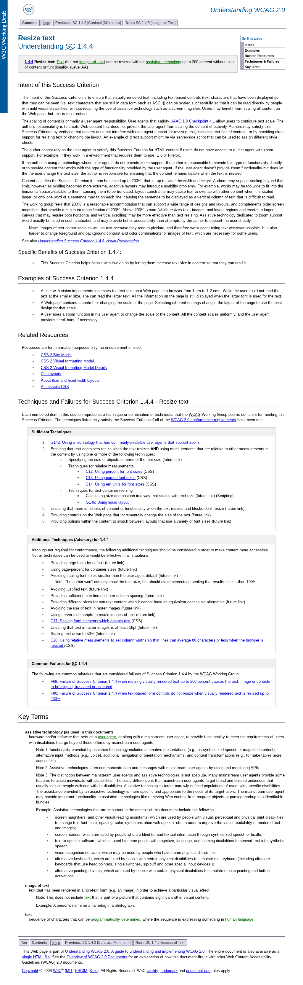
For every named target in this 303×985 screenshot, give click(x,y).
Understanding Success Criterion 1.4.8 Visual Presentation (88, 241)
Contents (30, 23)
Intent (249, 45)
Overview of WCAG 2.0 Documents (97, 957)
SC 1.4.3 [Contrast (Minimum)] (88, 23)
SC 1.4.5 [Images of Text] (150, 23)
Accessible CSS (55, 386)
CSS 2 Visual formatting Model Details (74, 367)
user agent (107, 737)
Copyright (30, 970)
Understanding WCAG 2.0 (247, 10)
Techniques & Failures (262, 61)
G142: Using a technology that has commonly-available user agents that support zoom (125, 442)
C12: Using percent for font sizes (114, 471)
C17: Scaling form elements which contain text (90, 621)
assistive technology (163, 62)
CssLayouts (51, 374)
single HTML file (36, 957)
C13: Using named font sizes (111, 477)
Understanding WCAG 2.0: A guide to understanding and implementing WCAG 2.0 (134, 951)
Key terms (252, 67)
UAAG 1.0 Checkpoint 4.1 (192, 121)
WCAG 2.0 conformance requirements (203, 420)
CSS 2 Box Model (56, 355)
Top (24, 943)
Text (60, 62)
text (87, 897)
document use (198, 970)
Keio (93, 970)
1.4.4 (29, 62)
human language (239, 919)
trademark (169, 970)
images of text (91, 62)
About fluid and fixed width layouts (70, 380)
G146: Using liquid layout (107, 502)
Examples (252, 50)
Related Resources (259, 56)
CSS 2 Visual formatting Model (67, 361)
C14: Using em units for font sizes (115, 484)
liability (152, 970)
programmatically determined (115, 919)
